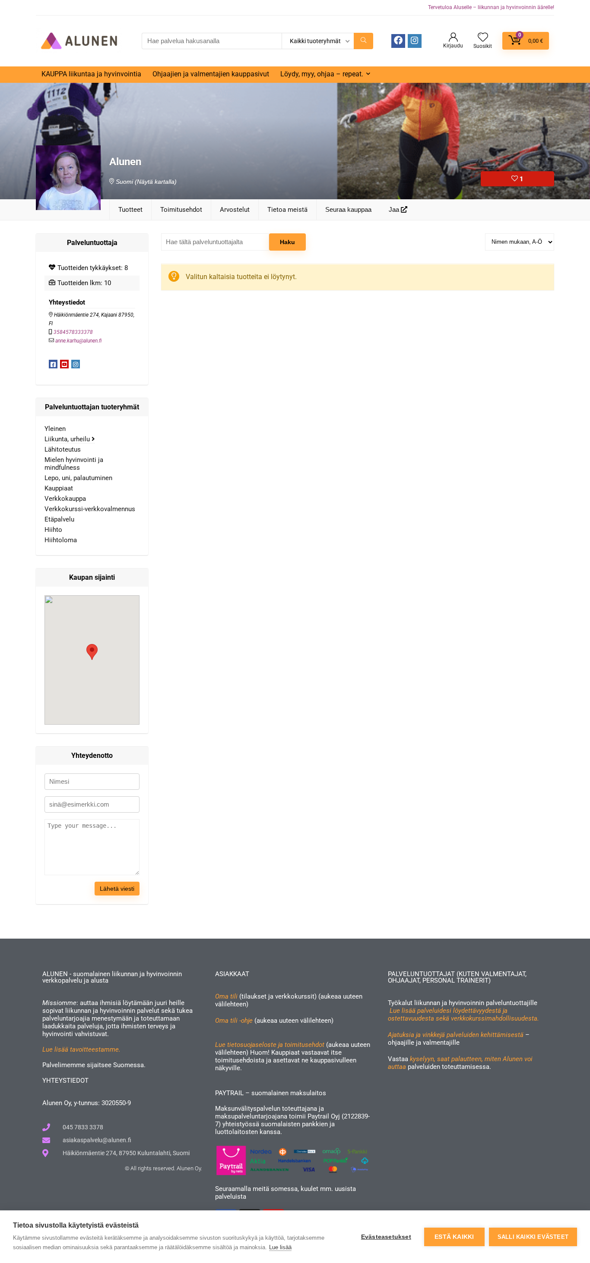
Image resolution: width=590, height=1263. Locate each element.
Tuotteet (130, 210)
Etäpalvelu (59, 519)
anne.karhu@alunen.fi (78, 341)
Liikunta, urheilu (68, 439)
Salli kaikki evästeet (533, 1237)
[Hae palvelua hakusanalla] (363, 41)
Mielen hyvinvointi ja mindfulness (73, 463)
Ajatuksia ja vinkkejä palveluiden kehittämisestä (455, 1035)
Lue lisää (280, 1247)
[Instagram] (75, 364)
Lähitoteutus (62, 449)
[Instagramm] (415, 41)
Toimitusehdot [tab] (181, 210)
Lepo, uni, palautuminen (78, 478)
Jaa (395, 209)
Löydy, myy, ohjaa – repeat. (321, 74)
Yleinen (55, 429)
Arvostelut (235, 210)
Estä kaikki (454, 1237)
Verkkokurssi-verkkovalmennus (89, 509)
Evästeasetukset (386, 1237)
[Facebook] (398, 41)
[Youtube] (64, 364)
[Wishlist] (483, 38)
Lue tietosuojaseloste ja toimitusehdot (270, 1045)
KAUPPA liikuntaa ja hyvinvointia (91, 74)
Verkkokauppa (65, 499)
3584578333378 (73, 332)
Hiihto (53, 530)
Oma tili (226, 996)
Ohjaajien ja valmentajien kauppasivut (210, 74)
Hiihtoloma (60, 540)
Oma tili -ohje (234, 1020)
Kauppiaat (58, 488)
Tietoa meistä (287, 210)
